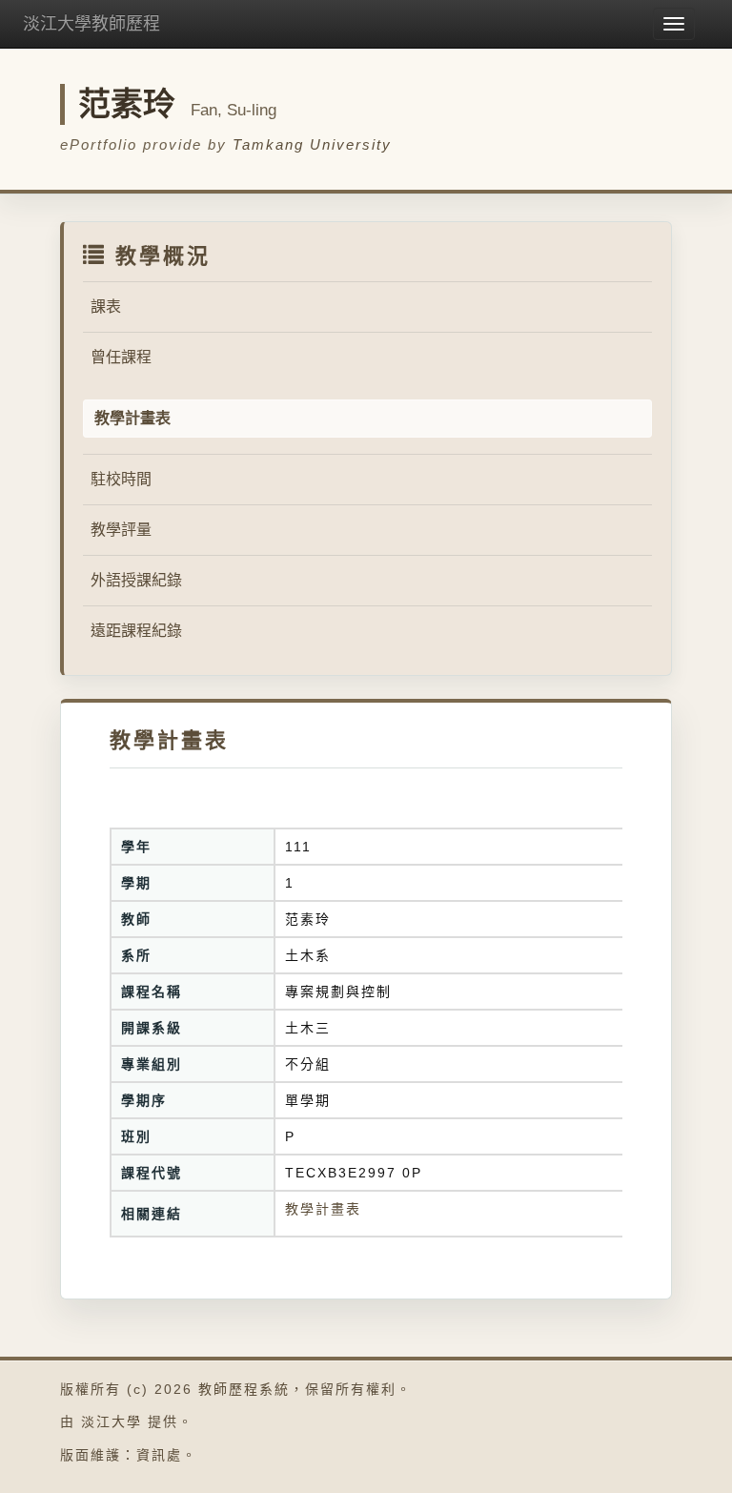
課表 (106, 306)
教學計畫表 (323, 1209)
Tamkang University (312, 144)
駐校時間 (121, 479)
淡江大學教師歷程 (91, 23)
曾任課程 (121, 357)
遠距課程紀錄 (136, 631)
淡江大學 (111, 1421)
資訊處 (159, 1454)
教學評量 (121, 530)
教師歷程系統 (244, 1389)
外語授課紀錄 (136, 580)
